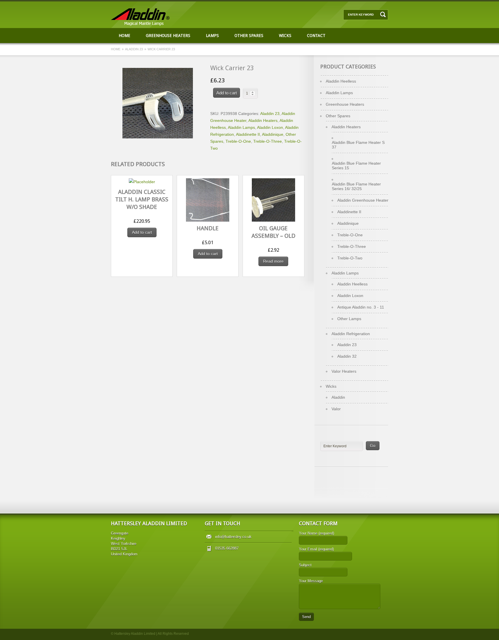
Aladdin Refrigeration (351, 333)
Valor (336, 409)
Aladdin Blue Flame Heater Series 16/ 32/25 (356, 186)
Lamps (212, 35)
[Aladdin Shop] (142, 24)
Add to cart (226, 92)
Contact (316, 35)
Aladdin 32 (347, 356)
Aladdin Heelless (341, 81)
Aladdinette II (248, 134)
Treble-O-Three (267, 141)
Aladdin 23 (134, 49)
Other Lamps (349, 318)
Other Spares (248, 35)
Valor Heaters (344, 371)
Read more (273, 261)
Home (124, 35)
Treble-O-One (238, 141)
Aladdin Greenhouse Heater (362, 200)
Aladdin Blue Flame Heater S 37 (358, 144)
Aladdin (338, 397)
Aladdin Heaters (263, 120)
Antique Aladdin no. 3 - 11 (360, 307)
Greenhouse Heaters (168, 35)
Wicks (285, 35)
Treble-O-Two (349, 258)
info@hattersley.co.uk (233, 537)
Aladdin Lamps (241, 127)
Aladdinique (272, 134)
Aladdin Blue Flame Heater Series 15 (356, 165)
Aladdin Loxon (270, 127)
